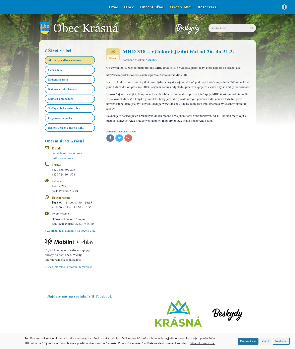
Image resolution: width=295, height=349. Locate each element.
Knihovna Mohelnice (60, 99)
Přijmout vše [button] (248, 341)
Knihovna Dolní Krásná (62, 89)
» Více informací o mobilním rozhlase (68, 267)
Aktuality (151, 60)
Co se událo (55, 70)
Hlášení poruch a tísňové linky (66, 128)
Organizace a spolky (60, 118)
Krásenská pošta (58, 80)
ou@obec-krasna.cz (64, 158)
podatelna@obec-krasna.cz (69, 153)
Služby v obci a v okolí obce (64, 108)
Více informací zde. (202, 343)
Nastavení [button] (281, 341)
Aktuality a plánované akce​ (64, 60)
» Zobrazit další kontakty (70, 230)
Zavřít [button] (265, 341)
